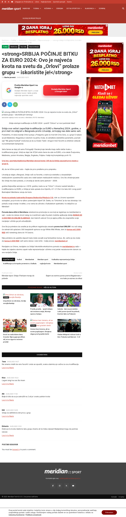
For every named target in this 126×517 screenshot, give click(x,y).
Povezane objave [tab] (35, 287)
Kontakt (114, 497)
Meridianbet (29, 259)
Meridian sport (42, 259)
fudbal (19, 259)
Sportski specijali (59, 2)
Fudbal (36, 8)
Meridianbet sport (60, 264)
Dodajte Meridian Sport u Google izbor (61, 90)
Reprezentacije (34, 47)
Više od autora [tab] (50, 287)
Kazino (69, 2)
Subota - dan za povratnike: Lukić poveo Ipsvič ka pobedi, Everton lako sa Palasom (68, 311)
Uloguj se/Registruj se (32, 18)
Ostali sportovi (73, 8)
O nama (121, 497)
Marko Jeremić (10, 77)
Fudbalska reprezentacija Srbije (63, 259)
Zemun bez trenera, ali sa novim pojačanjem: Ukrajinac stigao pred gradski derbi (41, 331)
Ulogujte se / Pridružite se (24, 2)
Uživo (37, 2)
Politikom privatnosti (33, 515)
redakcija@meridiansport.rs (69, 478)
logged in (16, 449)
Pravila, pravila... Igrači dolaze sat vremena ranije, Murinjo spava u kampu (41, 311)
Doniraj (102, 8)
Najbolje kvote (46, 2)
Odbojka (59, 8)
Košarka (47, 8)
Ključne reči (8, 259)
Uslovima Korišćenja (16, 515)
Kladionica (89, 8)
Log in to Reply (8, 368)
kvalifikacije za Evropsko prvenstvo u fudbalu (20, 264)
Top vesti (23, 47)
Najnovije (26, 8)
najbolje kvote (45, 264)
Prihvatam (109, 512)
